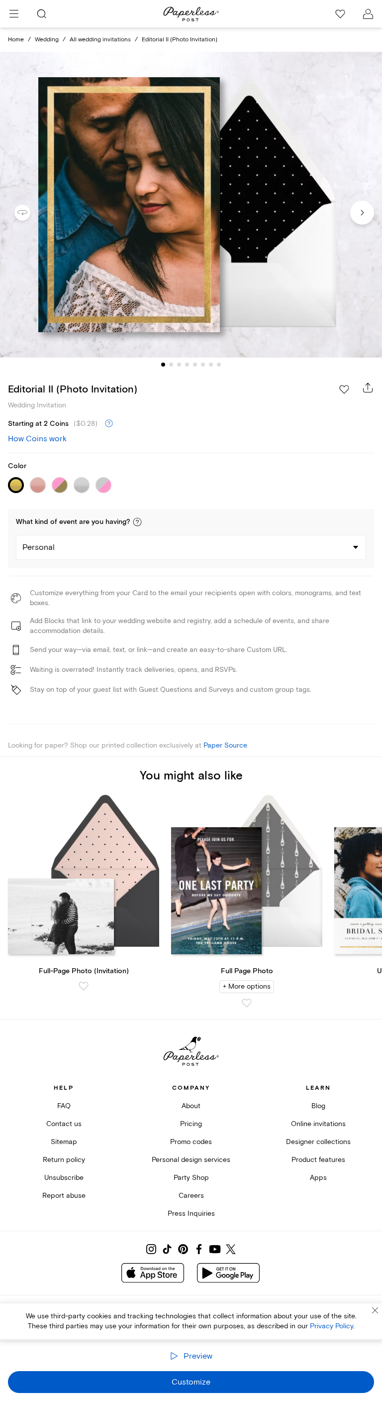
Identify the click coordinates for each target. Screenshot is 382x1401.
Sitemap (64, 1142)
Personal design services (191, 1159)
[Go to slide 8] (219, 365)
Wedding (47, 39)
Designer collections (318, 1142)
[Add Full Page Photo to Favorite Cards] (247, 1003)
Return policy (64, 1159)
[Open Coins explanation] (108, 424)
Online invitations (318, 1124)
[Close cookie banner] (375, 1310)
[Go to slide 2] (171, 365)
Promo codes (191, 1142)
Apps (318, 1177)
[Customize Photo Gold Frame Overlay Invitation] (191, 205)
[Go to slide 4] (187, 365)
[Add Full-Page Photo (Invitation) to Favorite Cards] (84, 986)
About (191, 1106)
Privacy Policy (331, 1326)
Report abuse (64, 1195)
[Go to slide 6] (203, 365)
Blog (318, 1106)
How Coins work (37, 439)
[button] (137, 522)
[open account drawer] (368, 14)
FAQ (64, 1106)
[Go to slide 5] (195, 365)
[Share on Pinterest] (183, 1249)
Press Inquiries (191, 1213)
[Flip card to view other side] (30, 213)
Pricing (191, 1124)
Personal (38, 547)
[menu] (14, 14)
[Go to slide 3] (179, 365)
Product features (318, 1159)
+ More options (247, 986)
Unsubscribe (64, 1177)
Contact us (64, 1124)
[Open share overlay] (368, 387)
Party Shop (191, 1177)
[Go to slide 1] (163, 365)
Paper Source (225, 745)
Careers (191, 1195)
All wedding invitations (100, 39)
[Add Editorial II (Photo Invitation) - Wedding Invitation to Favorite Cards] (344, 389)
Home (16, 39)
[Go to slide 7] (211, 365)
